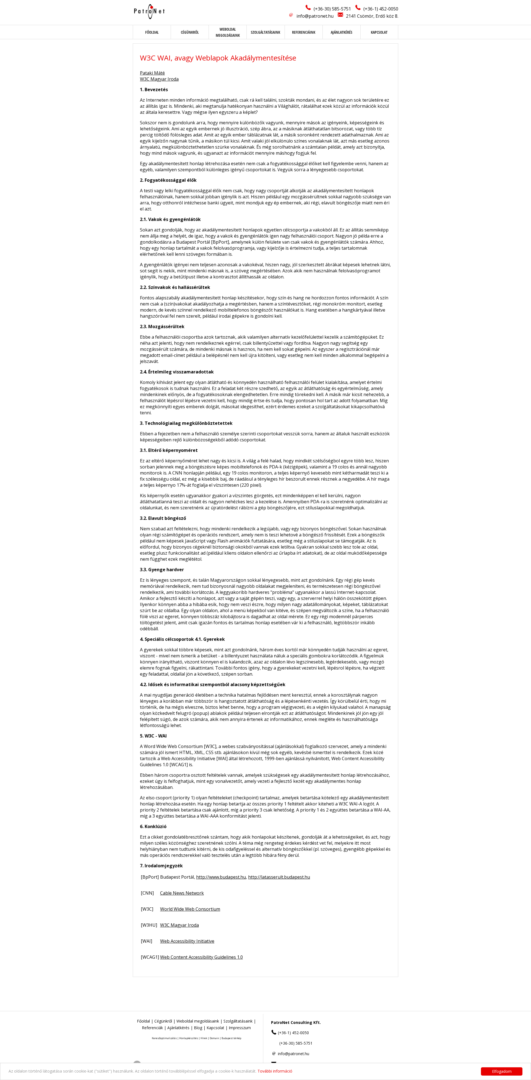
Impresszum (240, 1027)
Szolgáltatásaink (265, 32)
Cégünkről (190, 32)
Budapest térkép (231, 1038)
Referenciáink (303, 32)
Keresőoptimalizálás (164, 1038)
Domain (214, 1038)
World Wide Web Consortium (190, 909)
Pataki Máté (152, 73)
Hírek (204, 1038)
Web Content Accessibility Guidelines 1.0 (201, 957)
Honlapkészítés (188, 1038)
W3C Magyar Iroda (159, 79)
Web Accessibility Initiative (187, 941)
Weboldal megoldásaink (197, 1021)
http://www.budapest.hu (221, 877)
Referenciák (152, 1027)
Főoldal (152, 32)
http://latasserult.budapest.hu (279, 877)
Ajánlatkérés (341, 32)
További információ (274, 1071)
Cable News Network (182, 893)
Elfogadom (502, 1071)
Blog (198, 1027)
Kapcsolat (379, 32)
